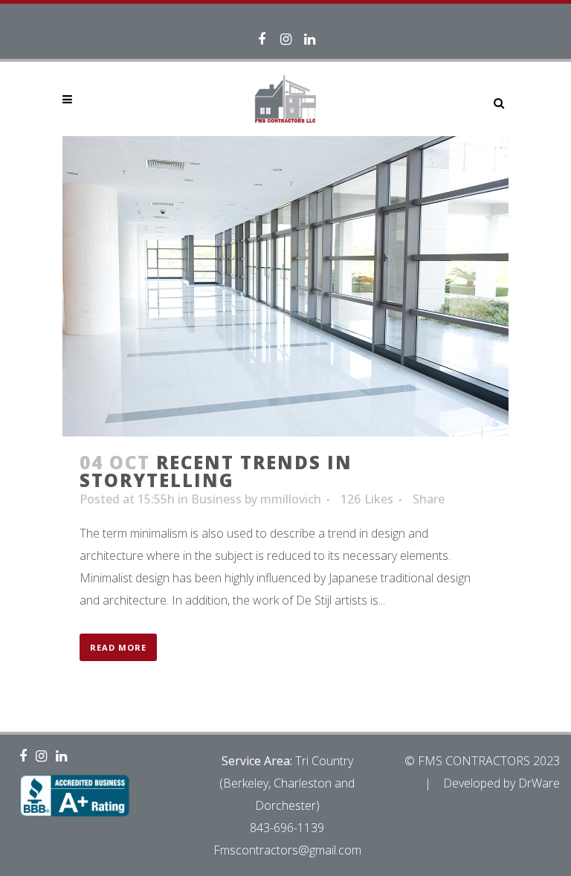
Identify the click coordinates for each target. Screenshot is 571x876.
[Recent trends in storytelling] (285, 286)
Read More (118, 647)
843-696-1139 (287, 827)
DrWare (539, 783)
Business (216, 499)
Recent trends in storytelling (216, 471)
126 (367, 499)
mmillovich (290, 499)
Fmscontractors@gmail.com (287, 850)
